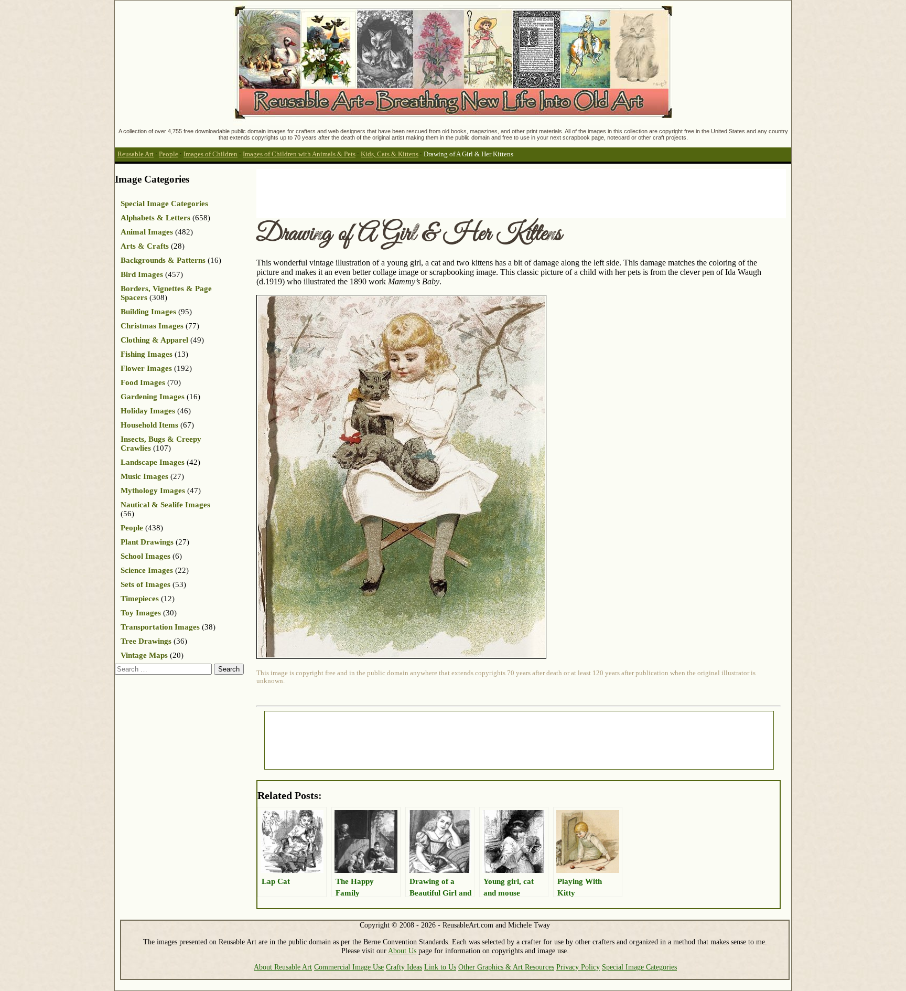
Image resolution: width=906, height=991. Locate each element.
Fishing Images (146, 354)
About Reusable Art (283, 967)
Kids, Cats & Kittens (389, 154)
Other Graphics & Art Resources (506, 967)
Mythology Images (153, 490)
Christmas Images (152, 326)
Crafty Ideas (404, 967)
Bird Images (142, 274)
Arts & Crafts (145, 246)
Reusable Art (135, 154)
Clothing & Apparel (154, 340)
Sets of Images (145, 584)
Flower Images (146, 368)
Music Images (144, 476)
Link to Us (440, 967)
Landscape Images (153, 462)
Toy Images (141, 613)
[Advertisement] (447, 192)
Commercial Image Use (349, 967)
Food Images (143, 382)
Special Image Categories (164, 203)
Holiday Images (148, 411)
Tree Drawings (146, 641)
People (168, 154)
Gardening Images (153, 396)
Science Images (147, 570)
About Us (402, 950)
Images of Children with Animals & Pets (299, 154)
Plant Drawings (147, 542)
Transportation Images (160, 627)
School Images (145, 556)
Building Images (148, 311)
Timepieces (140, 598)
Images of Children (211, 154)
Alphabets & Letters (155, 218)
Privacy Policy (578, 967)
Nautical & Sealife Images (165, 504)
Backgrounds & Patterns (163, 260)
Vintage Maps (144, 655)
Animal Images (147, 232)
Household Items (149, 425)
